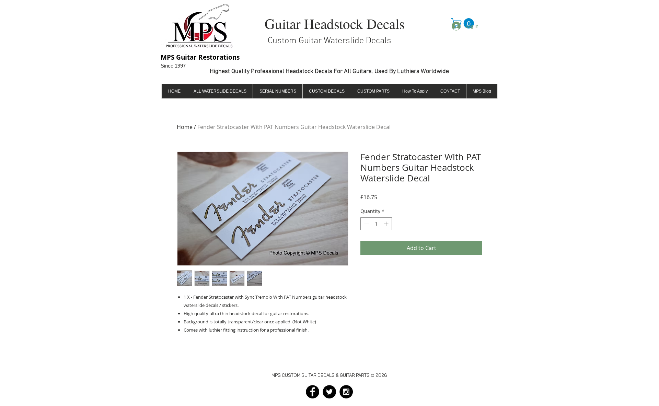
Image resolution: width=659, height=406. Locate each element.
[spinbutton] (376, 224)
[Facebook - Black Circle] (312, 391)
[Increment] (386, 224)
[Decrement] (365, 224)
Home (185, 127)
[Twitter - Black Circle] (329, 391)
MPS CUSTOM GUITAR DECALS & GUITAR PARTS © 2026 (329, 375)
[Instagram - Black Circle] (346, 391)
